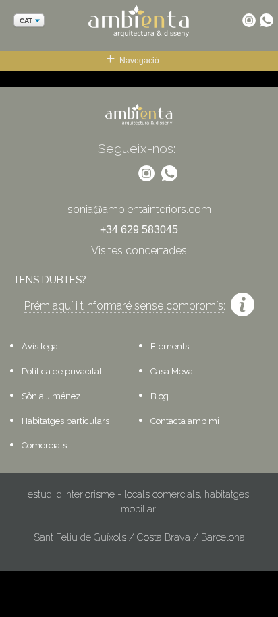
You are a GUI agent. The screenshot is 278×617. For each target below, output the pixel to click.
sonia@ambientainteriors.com (139, 209)
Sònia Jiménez (51, 396)
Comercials (44, 445)
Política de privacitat (62, 371)
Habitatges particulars (65, 421)
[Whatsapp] (266, 20)
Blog (159, 396)
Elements (169, 346)
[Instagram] (249, 20)
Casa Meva (171, 371)
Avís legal (41, 346)
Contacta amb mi (184, 421)
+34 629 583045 (139, 229)
